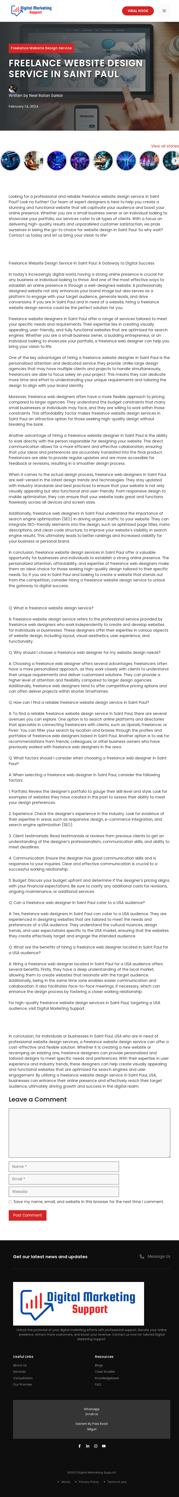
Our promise (22, 1384)
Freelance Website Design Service (41, 48)
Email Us (92, 1414)
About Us (20, 1365)
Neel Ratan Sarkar (46, 95)
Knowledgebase (107, 1378)
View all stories (165, 146)
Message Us (159, 1256)
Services (19, 1371)
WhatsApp (92, 1409)
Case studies (105, 1371)
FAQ (98, 1384)
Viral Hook (138, 11)
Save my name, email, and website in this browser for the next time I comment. (89, 1201)
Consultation (23, 1378)
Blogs (99, 1365)
